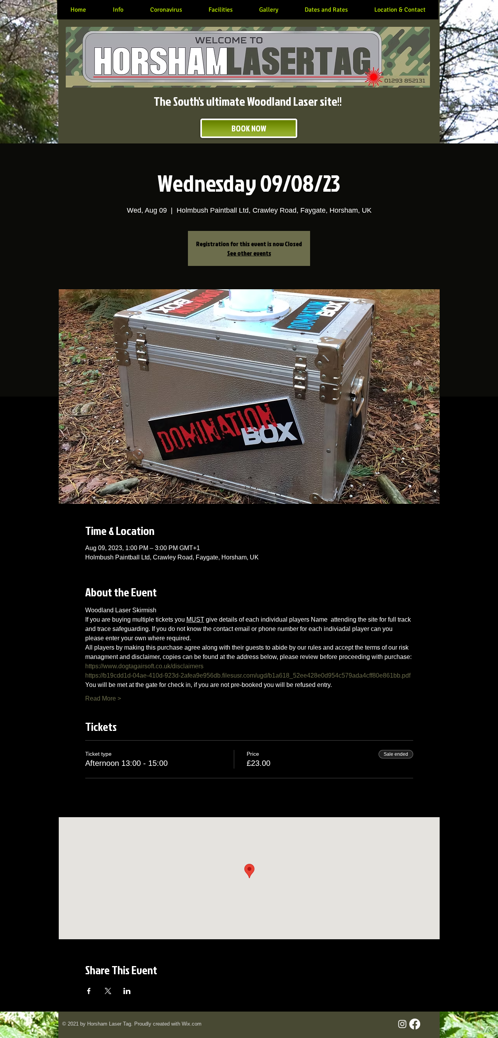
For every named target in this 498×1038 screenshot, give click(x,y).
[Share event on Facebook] (89, 991)
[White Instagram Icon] (402, 1024)
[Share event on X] (108, 991)
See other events (249, 253)
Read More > (103, 698)
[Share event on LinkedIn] (127, 991)
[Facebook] (414, 1024)
